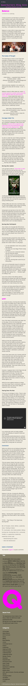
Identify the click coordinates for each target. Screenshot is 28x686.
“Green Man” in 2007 (19, 168)
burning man (5, 532)
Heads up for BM (7, 649)
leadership (18, 534)
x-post (4, 681)
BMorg (23, 530)
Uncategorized (6, 679)
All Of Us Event (6, 635)
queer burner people (8, 584)
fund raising (19, 577)
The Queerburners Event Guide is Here (12, 616)
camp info (5, 573)
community (22, 532)
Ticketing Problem (10, 528)
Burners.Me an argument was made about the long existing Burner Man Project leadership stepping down (12, 125)
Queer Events (6, 665)
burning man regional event (9, 570)
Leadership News (7, 652)
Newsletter (5, 658)
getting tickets (15, 579)
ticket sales (10, 586)
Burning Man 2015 (14, 567)
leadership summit (6, 536)
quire (16, 584)
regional (6, 586)
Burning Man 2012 (14, 532)
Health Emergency (7, 651)
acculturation (5, 561)
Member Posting (7, 656)
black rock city (21, 561)
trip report (15, 586)
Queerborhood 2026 (7, 619)
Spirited (4, 674)
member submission (13, 582)
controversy (7, 575)
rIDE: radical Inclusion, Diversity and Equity (13, 672)
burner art (14, 563)
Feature (4, 645)
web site (19, 586)
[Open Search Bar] (27, 0)
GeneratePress (23, 684)
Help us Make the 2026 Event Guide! (11, 618)
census (4, 642)
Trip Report (5, 677)
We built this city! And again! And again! (12, 621)
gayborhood (11, 534)
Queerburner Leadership (8, 667)
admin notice (12, 561)
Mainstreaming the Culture (10, 538)
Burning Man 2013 (14, 565)
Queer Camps (6, 663)
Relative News (6, 670)
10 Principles (7, 526)
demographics (14, 575)
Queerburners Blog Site (14, 5)
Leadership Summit (7, 654)
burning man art (19, 569)
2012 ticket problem (16, 530)
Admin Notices (6, 633)
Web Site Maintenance (9, 540)
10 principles (7, 530)
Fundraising (5, 647)
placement (20, 582)
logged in (11, 549)
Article (12, 526)
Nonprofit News (6, 659)
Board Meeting (6, 640)
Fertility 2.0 (5, 534)
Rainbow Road (20, 584)
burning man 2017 (12, 569)
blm (3, 563)
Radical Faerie (6, 668)
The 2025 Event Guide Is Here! (10, 623)
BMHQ (16, 526)
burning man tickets (20, 570)
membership (5, 582)
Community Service (7, 644)
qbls (13, 536)
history (19, 579)
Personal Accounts (7, 661)
